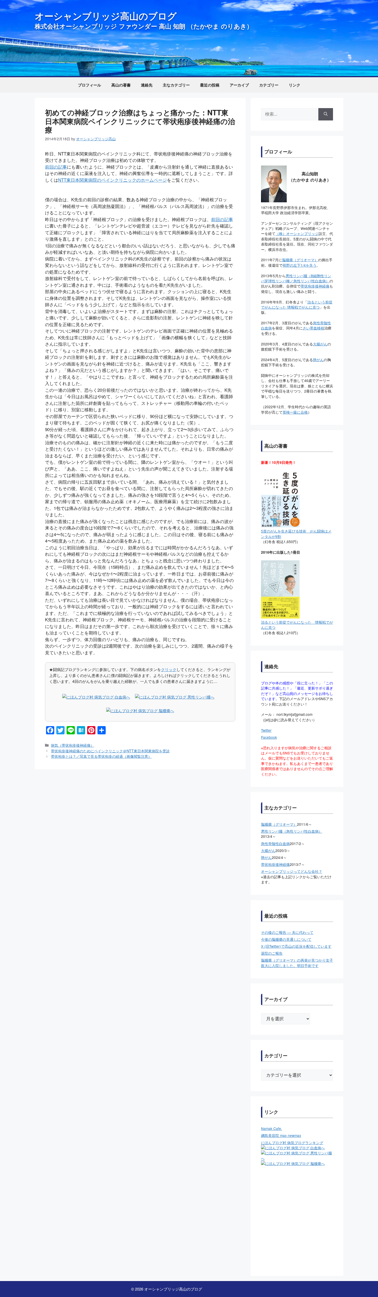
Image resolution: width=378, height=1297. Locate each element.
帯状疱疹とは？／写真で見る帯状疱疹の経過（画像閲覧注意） (101, 756)
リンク (294, 85)
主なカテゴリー (176, 85)
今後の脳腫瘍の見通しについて (286, 939)
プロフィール (89, 85)
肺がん (318, 359)
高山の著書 (121, 85)
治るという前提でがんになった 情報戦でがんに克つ (296, 304)
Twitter (266, 730)
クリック (168, 669)
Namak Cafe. (271, 1128)
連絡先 (146, 85)
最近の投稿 (209, 85)
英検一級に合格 (295, 412)
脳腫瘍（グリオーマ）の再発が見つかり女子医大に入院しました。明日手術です (297, 962)
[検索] (325, 114)
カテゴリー (268, 85)
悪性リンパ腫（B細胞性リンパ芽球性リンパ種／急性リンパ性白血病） (296, 278)
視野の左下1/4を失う (300, 265)
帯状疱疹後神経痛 (315, 286)
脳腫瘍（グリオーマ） (300, 259)
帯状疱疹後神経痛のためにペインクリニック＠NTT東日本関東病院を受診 (110, 750)
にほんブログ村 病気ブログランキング (292, 1142)
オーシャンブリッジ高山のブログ (106, 15)
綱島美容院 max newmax (281, 1135)
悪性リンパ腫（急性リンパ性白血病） (291, 831)
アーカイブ (239, 85)
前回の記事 (56, 166)
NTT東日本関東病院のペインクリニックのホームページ (112, 180)
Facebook (269, 737)
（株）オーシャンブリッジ (297, 233)
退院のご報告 (272, 953)
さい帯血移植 (313, 327)
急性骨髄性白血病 (275, 843)
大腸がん (320, 343)
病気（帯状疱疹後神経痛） (72, 745)
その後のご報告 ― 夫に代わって (287, 932)
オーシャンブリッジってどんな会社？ (291, 871)
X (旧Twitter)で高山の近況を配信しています (296, 946)
